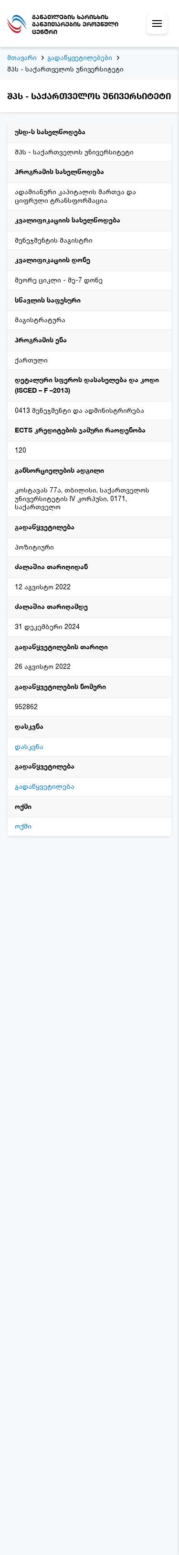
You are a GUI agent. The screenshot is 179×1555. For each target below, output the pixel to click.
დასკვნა (29, 746)
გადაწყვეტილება (44, 786)
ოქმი (23, 826)
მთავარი (22, 57)
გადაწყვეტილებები (79, 57)
